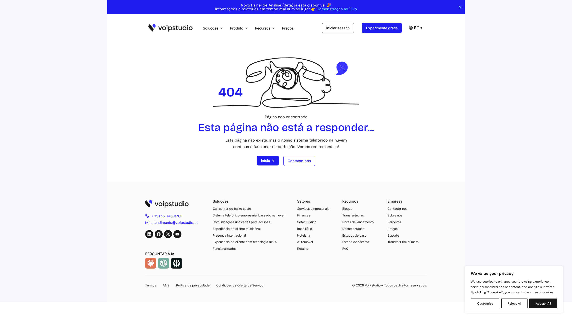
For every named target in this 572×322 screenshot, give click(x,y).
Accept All (543, 303)
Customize (485, 303)
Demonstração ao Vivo (337, 9)
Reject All (514, 303)
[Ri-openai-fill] (163, 263)
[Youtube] (177, 234)
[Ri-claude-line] (150, 263)
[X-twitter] (168, 234)
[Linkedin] (149, 234)
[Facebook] (159, 234)
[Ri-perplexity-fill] (176, 263)
